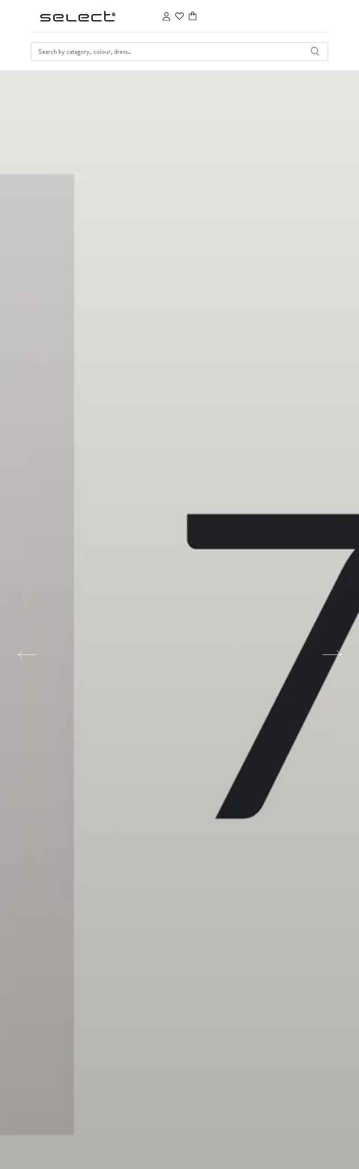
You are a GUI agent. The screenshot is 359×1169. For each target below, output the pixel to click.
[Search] (315, 51)
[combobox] (179, 51)
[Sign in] (166, 16)
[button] (192, 16)
